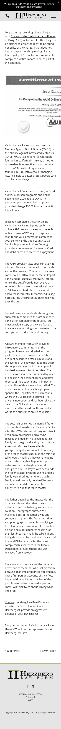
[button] (53, 15)
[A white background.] (7, 17)
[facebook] (28, 686)
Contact (9, 602)
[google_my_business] (33, 686)
